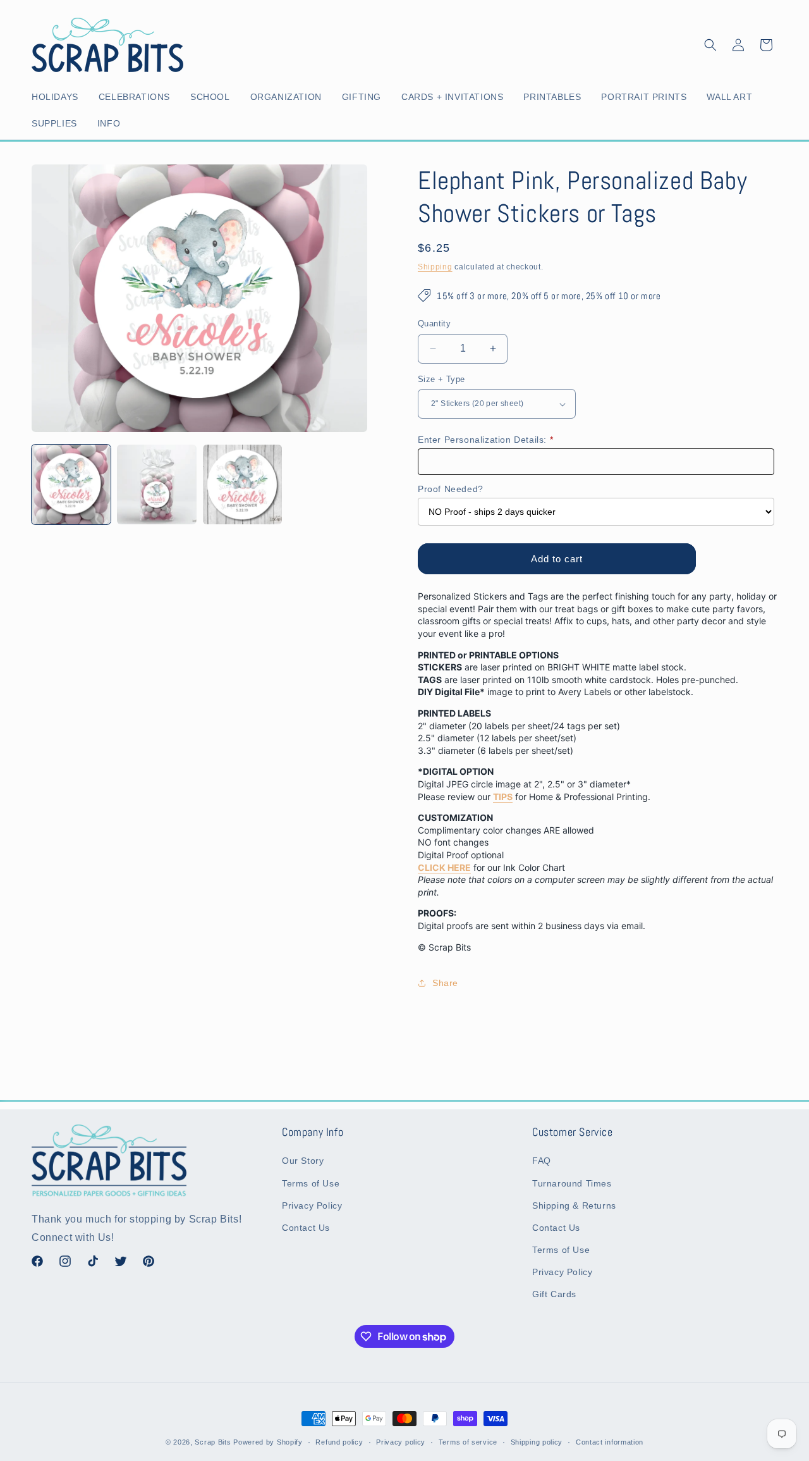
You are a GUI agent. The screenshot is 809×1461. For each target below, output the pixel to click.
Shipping (435, 266)
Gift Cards (554, 1295)
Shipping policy (537, 1442)
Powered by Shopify (268, 1442)
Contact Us (306, 1228)
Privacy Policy (312, 1205)
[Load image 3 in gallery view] (242, 484)
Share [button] (445, 983)
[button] (57, 96)
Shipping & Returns (574, 1205)
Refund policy (339, 1442)
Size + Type (441, 379)
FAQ (541, 1161)
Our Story (303, 1161)
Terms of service (468, 1442)
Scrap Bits (213, 1442)
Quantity (434, 323)
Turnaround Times (572, 1183)
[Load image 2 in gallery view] (156, 484)
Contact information (609, 1442)
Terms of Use (310, 1183)
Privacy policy (400, 1442)
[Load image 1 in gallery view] (71, 484)
